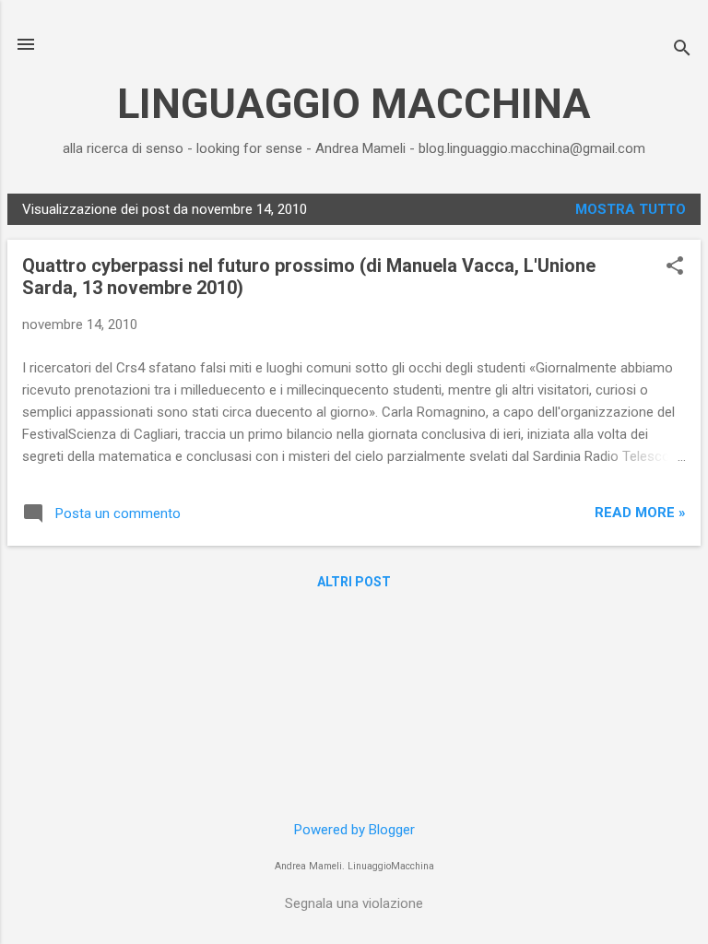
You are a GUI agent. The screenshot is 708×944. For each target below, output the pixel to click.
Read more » (640, 512)
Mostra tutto (630, 209)
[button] (675, 267)
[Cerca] (682, 50)
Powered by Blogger (354, 829)
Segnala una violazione (354, 903)
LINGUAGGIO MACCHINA (354, 103)
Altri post (354, 581)
